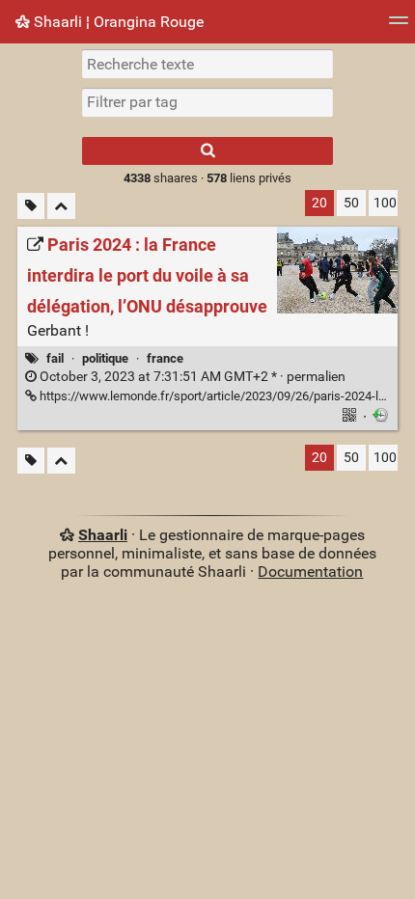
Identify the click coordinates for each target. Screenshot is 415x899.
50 (351, 203)
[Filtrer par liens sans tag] (30, 206)
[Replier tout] (61, 206)
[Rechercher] (207, 151)
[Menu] (398, 26)
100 (385, 203)
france (165, 358)
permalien (191, 376)
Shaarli (102, 535)
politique (105, 358)
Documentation (310, 571)
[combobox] (207, 102)
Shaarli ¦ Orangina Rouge (117, 22)
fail (55, 358)
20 (319, 203)
